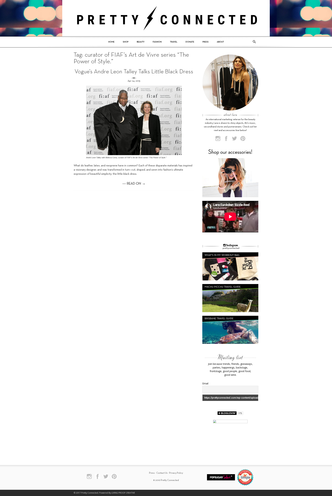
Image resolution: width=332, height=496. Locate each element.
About (220, 42)
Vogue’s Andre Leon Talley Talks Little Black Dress (134, 72)
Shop (125, 42)
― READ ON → (133, 183)
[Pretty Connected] (166, 18)
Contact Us (162, 473)
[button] (254, 42)
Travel (173, 42)
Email (205, 383)
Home (111, 42)
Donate (190, 42)
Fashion (157, 42)
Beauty (140, 42)
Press (205, 42)
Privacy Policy (176, 473)
